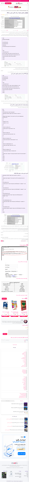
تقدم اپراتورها (24, 373)
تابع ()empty (24, 387)
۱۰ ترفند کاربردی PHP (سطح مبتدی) (22, 396)
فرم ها (25, 363)
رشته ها (25, 385)
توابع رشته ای (24, 386)
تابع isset (25, 389)
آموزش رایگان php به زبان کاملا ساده (23, 10)
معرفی (25, 351)
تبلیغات (27, 474)
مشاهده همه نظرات (15, 344)
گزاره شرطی (25, 376)
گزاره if (25, 377)
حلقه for (25, 381)
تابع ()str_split (24, 388)
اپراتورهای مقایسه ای (24, 371)
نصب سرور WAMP (24, 353)
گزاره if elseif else (24, 379)
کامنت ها (25, 355)
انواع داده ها (25, 362)
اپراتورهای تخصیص (24, 370)
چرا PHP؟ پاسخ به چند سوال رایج (23, 395)
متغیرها (25, 356)
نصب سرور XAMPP (24, 354)
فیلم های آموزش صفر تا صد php (23, 393)
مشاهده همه (4, 298)
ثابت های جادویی (24, 360)
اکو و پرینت (25, 361)
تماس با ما (27, 473)
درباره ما (27, 472)
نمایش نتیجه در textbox (23, 366)
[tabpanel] (14, 408)
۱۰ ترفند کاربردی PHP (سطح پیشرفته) (22, 397)
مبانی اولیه (18, 10)
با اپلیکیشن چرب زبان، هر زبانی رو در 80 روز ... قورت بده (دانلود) (14, 0)
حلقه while (25, 383)
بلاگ (27, 476)
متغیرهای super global (23, 358)
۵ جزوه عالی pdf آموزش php (23, 394)
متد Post (25, 364)
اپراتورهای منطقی (24, 372)
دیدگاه (27, 329)
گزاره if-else (25, 378)
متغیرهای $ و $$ (24, 357)
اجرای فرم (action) (24, 365)
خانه (27, 10)
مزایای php (25, 352)
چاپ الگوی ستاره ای (24, 382)
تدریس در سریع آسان (8, 3)
